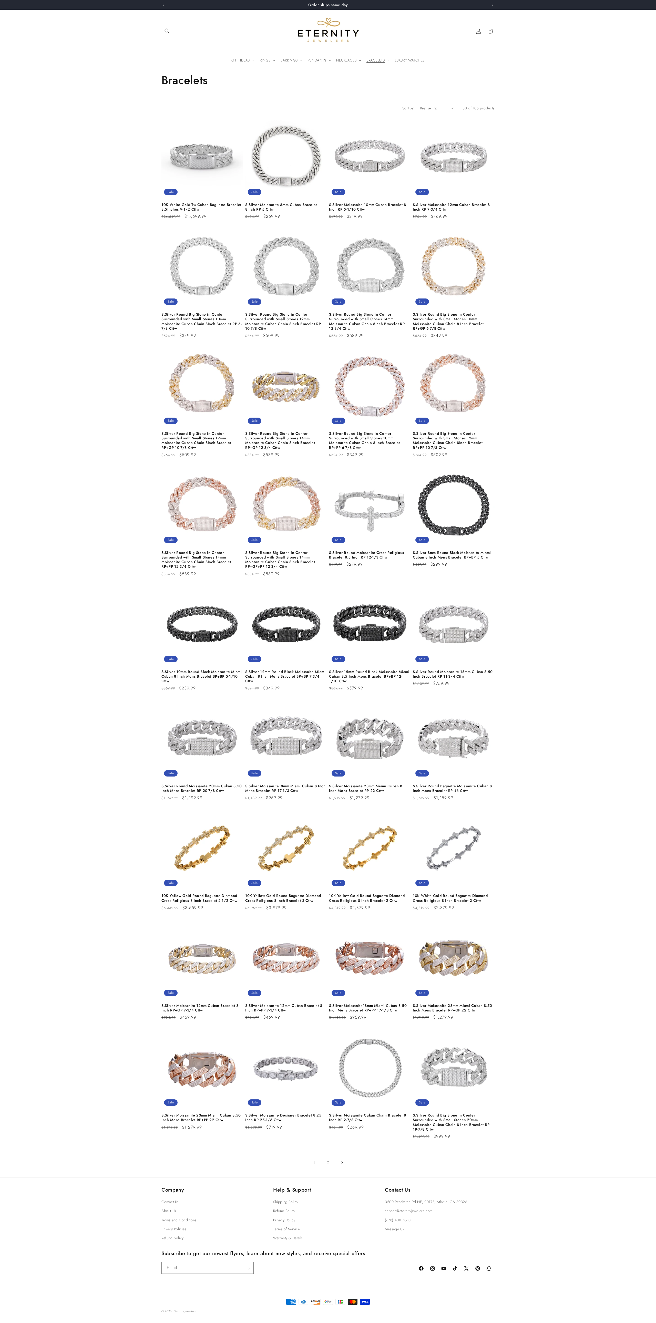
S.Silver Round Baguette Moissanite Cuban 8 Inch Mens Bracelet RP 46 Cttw (452, 788)
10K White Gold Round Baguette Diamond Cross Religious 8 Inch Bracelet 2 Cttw (450, 898)
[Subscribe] (247, 1268)
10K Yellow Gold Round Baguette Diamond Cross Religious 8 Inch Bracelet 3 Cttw (283, 898)
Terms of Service (286, 1229)
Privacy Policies (174, 1229)
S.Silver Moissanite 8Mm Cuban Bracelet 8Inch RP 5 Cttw (281, 207)
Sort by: (408, 108)
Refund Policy (284, 1211)
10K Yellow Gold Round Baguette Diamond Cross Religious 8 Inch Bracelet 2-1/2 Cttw (199, 898)
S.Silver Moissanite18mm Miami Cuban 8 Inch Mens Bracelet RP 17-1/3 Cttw (285, 788)
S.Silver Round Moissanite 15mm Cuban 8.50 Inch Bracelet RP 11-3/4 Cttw (453, 674)
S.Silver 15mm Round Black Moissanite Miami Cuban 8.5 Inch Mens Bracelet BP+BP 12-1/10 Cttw (369, 676)
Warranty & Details (288, 1238)
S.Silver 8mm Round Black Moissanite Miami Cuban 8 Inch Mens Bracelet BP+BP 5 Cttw (452, 555)
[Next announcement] (492, 5)
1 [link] (314, 1162)
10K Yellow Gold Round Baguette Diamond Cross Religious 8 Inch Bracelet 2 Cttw (367, 898)
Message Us (394, 1229)
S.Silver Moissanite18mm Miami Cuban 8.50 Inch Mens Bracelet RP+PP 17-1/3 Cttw (368, 1007)
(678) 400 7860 (398, 1220)
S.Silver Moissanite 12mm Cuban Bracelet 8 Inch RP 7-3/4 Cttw (451, 207)
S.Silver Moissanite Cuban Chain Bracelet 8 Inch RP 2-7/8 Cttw (367, 1117)
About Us (168, 1211)
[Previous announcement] (163, 5)
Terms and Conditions (179, 1220)
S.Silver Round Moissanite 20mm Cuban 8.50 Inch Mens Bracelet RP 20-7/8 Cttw (201, 788)
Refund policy (172, 1238)
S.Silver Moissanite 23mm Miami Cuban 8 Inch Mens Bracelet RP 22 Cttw (365, 788)
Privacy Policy (284, 1220)
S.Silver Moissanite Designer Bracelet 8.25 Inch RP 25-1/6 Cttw (283, 1117)
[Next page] (341, 1162)
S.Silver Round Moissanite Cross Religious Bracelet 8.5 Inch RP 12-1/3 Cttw (366, 555)
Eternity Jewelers (185, 1311)
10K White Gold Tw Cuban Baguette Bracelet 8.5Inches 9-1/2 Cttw (201, 207)
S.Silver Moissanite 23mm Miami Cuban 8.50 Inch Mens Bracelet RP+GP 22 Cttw (452, 1007)
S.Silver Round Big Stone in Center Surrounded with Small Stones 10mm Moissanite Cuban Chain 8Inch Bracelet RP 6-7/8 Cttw (201, 321)
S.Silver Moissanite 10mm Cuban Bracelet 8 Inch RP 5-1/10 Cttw (367, 207)
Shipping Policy (285, 1201)
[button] (167, 31)
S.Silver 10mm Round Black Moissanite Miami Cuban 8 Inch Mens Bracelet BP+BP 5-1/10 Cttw (201, 676)
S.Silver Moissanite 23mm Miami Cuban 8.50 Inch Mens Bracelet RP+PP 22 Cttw (201, 1117)
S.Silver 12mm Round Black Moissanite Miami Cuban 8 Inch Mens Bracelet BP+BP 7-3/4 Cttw (285, 676)
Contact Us (170, 1201)
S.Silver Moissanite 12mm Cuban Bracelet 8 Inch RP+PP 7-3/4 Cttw (283, 1007)
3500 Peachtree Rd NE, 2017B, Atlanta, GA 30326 (426, 1201)
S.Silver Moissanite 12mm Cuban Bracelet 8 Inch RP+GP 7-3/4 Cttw (200, 1007)
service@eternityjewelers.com (409, 1211)
